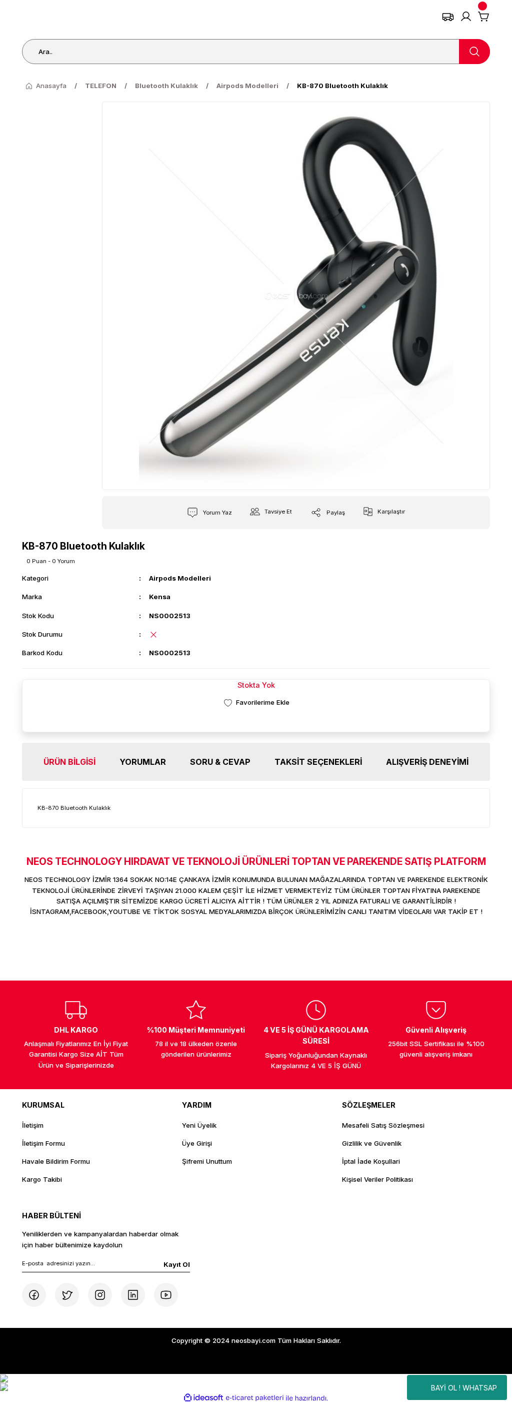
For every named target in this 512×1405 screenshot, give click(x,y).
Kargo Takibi (42, 1179)
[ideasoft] (204, 1397)
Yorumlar (143, 762)
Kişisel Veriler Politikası (377, 1179)
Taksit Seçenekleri (318, 762)
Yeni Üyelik (199, 1125)
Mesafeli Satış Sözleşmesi (383, 1125)
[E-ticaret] (255, 1398)
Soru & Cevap (220, 762)
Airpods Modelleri (180, 578)
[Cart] (484, 16)
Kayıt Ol (177, 1264)
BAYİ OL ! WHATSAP (464, 1387)
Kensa (159, 597)
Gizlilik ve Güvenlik (372, 1143)
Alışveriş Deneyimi (427, 762)
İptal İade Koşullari (371, 1161)
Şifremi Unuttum (207, 1161)
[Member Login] (466, 16)
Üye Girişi (197, 1143)
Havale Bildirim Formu (56, 1161)
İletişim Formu (43, 1143)
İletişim (33, 1125)
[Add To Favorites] (256, 702)
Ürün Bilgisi (70, 762)
